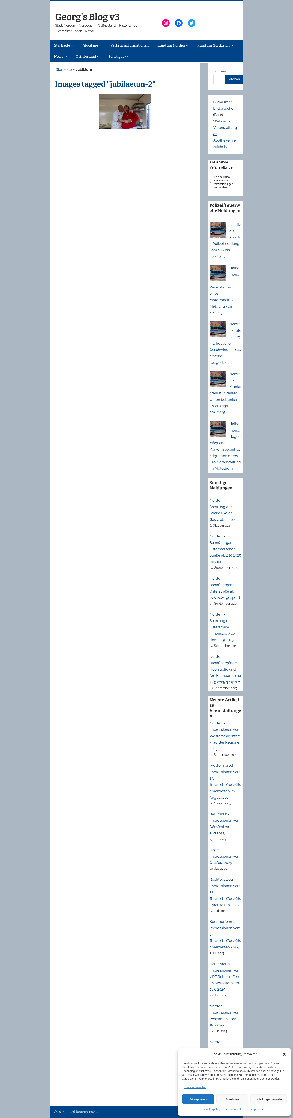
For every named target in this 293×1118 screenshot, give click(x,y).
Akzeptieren (198, 1099)
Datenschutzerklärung (236, 1109)
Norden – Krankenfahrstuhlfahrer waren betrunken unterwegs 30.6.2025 (225, 393)
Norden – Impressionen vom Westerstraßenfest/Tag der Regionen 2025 (226, 736)
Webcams (221, 121)
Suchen (219, 71)
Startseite (64, 69)
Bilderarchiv (223, 102)
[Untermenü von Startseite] (72, 45)
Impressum (257, 1109)
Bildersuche (223, 108)
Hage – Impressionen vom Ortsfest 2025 (225, 856)
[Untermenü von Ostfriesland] (98, 56)
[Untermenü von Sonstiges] (126, 56)
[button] (284, 1054)
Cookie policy (212, 1109)
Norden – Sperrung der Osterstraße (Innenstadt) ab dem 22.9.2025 (222, 627)
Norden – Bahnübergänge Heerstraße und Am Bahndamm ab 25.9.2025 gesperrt (225, 669)
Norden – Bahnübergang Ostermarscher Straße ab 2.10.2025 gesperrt (225, 549)
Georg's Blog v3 (87, 17)
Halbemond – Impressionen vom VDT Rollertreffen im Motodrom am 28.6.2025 (225, 976)
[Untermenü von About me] (100, 45)
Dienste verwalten (195, 1087)
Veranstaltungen (167, 1112)
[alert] (226, 182)
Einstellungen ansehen (268, 1099)
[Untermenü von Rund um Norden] (187, 45)
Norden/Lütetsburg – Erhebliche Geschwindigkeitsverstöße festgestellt (226, 343)
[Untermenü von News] (65, 56)
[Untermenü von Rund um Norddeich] (231, 45)
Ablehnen (232, 1099)
